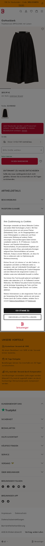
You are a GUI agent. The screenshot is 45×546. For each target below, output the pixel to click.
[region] (22, 273)
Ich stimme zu (22, 310)
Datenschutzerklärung (16, 301)
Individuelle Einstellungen (22, 317)
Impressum (32, 301)
